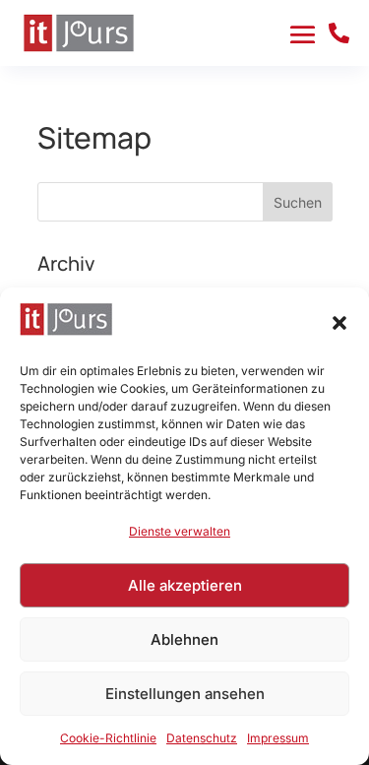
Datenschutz (201, 738)
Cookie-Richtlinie (108, 738)
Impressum (278, 738)
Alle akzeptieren (185, 585)
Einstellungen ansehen (185, 693)
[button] (339, 323)
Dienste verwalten (179, 531)
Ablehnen (184, 639)
